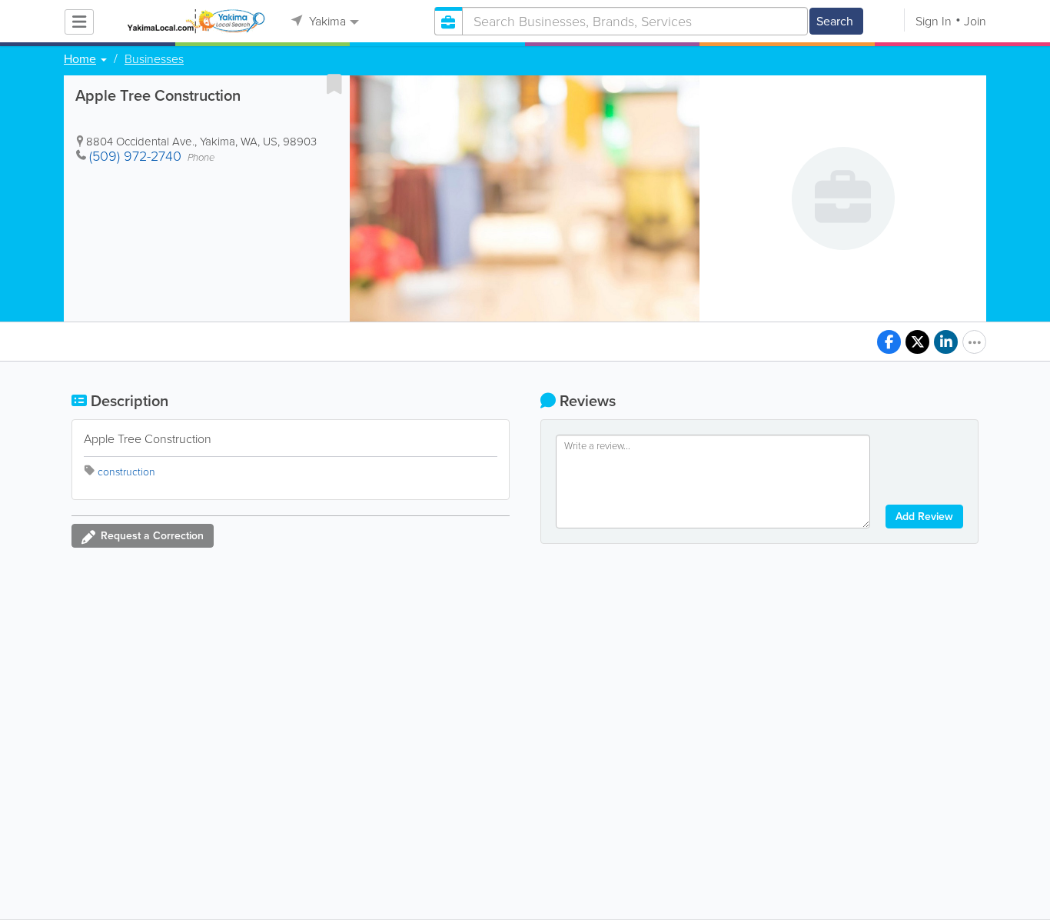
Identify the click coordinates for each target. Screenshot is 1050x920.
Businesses (154, 59)
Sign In (933, 21)
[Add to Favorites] (334, 84)
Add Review (924, 516)
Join (975, 21)
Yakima (326, 21)
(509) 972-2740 (135, 156)
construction (126, 472)
